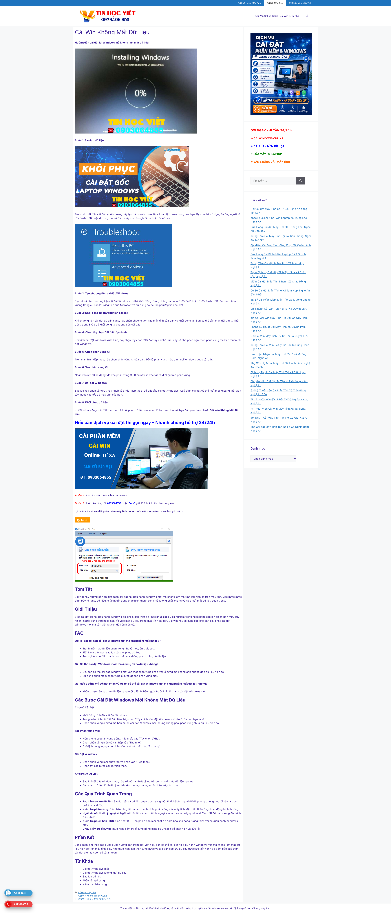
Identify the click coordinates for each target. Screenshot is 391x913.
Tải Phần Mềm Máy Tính (249, 3)
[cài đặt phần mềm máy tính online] (82, 521)
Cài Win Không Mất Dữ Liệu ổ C (94, 899)
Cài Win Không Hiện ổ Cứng (92, 895)
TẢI (307, 15)
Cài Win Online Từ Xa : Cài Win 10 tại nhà (277, 15)
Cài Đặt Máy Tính (275, 3)
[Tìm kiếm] (300, 180)
